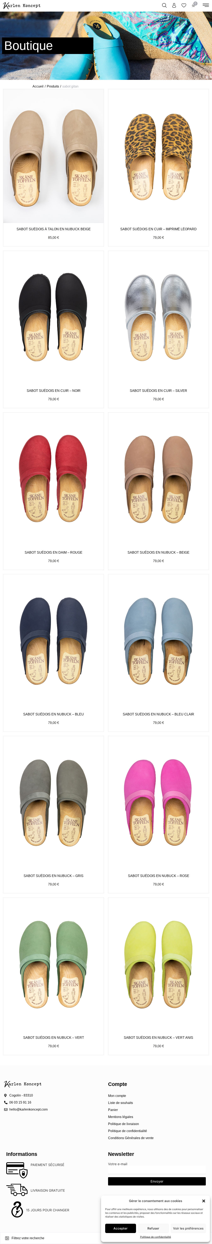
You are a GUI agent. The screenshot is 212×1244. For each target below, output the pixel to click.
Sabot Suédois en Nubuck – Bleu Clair (158, 714)
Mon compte (117, 1096)
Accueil (38, 86)
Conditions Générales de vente (131, 1138)
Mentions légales (120, 1117)
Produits (53, 86)
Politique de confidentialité (155, 1236)
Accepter (120, 1228)
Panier (113, 1110)
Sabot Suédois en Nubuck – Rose (158, 876)
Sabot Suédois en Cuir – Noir (54, 390)
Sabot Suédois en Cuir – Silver (158, 390)
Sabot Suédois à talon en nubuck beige (54, 229)
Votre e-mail (117, 1164)
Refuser (153, 1228)
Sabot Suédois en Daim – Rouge (53, 552)
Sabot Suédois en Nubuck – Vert (53, 1037)
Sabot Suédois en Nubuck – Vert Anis (158, 1037)
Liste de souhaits (120, 1103)
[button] (204, 1201)
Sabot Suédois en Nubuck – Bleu (53, 714)
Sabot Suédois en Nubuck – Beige (158, 552)
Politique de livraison (123, 1124)
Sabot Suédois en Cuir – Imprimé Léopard (158, 229)
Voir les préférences (188, 1228)
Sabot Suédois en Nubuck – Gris (53, 876)
